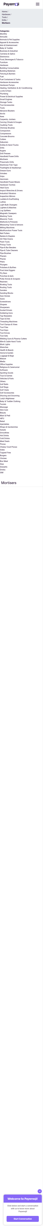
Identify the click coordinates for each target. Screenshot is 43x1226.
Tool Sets (4, 336)
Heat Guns (4, 188)
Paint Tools (5, 242)
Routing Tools (6, 287)
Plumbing (4, 94)
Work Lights (5, 344)
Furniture (4, 62)
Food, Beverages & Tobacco (11, 59)
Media (2, 361)
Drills (2, 148)
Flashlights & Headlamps (10, 168)
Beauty (3, 413)
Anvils (2, 114)
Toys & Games (6, 376)
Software (4, 370)
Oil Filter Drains (6, 239)
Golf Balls (4, 384)
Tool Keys (4, 330)
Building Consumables (9, 68)
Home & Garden (6, 353)
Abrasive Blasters (7, 111)
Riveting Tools (6, 284)
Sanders (3, 290)
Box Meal (4, 461)
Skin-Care (4, 410)
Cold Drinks (5, 438)
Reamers (3, 282)
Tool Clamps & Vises (8, 324)
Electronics (4, 57)
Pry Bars (3, 273)
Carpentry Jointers (7, 119)
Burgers (3, 455)
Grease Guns (5, 170)
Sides (2, 450)
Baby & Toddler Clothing (10, 401)
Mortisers (4, 159)
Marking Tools (6, 216)
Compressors (5, 133)
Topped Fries (5, 453)
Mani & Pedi (5, 415)
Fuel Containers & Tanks (10, 79)
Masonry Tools (6, 219)
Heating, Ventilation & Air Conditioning (16, 88)
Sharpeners (5, 307)
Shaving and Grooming (9, 396)
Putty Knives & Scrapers (10, 279)
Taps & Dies (5, 319)
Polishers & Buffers (8, 267)
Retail (2, 421)
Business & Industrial (9, 51)
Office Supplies (6, 364)
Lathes (3, 202)
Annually (3, 37)
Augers (3, 151)
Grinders (3, 173)
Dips (2, 464)
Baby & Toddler (6, 48)
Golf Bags (4, 387)
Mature (3, 359)
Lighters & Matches (8, 208)
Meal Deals (4, 441)
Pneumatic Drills (7, 162)
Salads (3, 430)
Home (4, 11)
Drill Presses (5, 153)
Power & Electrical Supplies (11, 96)
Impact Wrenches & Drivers (11, 190)
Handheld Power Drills (9, 156)
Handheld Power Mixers (10, 182)
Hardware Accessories (9, 82)
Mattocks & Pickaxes (9, 222)
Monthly (3, 34)
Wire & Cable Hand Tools (10, 341)
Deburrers (4, 142)
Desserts (3, 467)
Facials (3, 404)
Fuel (2, 76)
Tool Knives (5, 333)
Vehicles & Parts (7, 378)
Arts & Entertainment (8, 45)
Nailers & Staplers (7, 236)
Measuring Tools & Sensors (11, 225)
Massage (4, 407)
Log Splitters (5, 210)
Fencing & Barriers (7, 74)
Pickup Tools (5, 245)
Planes (3, 259)
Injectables (4, 424)
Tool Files (4, 327)
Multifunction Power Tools (11, 230)
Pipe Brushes (5, 253)
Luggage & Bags (7, 356)
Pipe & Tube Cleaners (9, 250)
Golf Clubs (4, 390)
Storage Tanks (6, 102)
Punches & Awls (6, 276)
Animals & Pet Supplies (10, 39)
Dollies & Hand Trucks (9, 145)
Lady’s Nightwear (7, 398)
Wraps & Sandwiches (9, 427)
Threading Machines (8, 321)
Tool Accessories (7, 105)
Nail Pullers (5, 233)
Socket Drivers (6, 310)
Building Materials (7, 71)
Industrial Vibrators (8, 193)
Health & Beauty (6, 350)
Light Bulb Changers (8, 205)
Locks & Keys (5, 91)
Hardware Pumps (7, 85)
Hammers (4, 179)
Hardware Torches (7, 185)
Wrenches (4, 347)
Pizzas (3, 444)
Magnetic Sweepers (8, 213)
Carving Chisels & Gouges (11, 122)
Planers (3, 256)
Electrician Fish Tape (8, 165)
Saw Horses (5, 296)
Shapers (3, 304)
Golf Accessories (7, 393)
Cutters (3, 139)
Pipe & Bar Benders (8, 247)
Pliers (2, 262)
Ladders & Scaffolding (9, 199)
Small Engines (6, 99)
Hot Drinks (4, 435)
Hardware (4, 65)
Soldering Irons (6, 313)
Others (2, 381)
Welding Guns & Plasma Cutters (13, 339)
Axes (2, 116)
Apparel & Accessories (9, 42)
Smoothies (4, 433)
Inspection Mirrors (7, 196)
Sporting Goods (6, 373)
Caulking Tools (6, 125)
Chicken (3, 458)
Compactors (5, 131)
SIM (1, 472)
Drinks (2, 470)
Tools (2, 108)
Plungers (3, 265)
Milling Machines (7, 227)
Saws (2, 299)
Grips (2, 176)
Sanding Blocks (6, 293)
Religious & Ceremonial (9, 367)
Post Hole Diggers (7, 270)
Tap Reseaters (6, 316)
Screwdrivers (5, 302)
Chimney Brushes (7, 128)
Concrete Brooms (7, 136)
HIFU (2, 418)
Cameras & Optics (7, 54)
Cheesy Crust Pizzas (8, 447)
